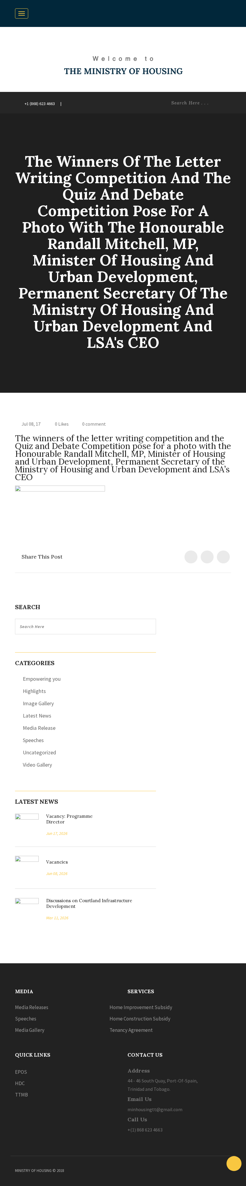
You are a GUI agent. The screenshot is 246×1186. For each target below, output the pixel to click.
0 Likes (61, 424)
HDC (20, 1083)
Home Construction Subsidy (140, 1018)
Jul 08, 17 (31, 424)
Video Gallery (37, 764)
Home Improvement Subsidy (141, 1007)
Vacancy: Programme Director (69, 819)
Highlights (34, 691)
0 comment (94, 424)
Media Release (39, 727)
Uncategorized (39, 752)
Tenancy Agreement (131, 1030)
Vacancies (55, 862)
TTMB (21, 1094)
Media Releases (31, 1007)
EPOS (21, 1072)
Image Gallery (38, 703)
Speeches (33, 740)
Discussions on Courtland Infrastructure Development (89, 903)
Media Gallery (29, 1030)
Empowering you (42, 678)
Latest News (37, 715)
